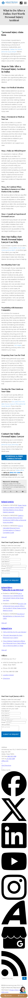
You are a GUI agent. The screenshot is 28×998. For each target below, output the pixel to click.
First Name (5, 557)
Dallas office (20, 470)
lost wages (18, 345)
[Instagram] (14, 899)
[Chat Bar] (14, 995)
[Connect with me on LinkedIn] (16, 491)
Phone (4, 566)
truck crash (21, 248)
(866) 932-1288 (15, 472)
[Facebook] (14, 796)
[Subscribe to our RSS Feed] (12, 590)
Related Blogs (6, 587)
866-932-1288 (11, 756)
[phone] (21, 3)
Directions (6, 678)
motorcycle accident (8, 250)
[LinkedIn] (14, 847)
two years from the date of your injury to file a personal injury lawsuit (13, 404)
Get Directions (6, 767)
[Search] (24, 978)
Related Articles (7, 501)
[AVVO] (14, 924)
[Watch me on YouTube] (22, 491)
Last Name (5, 561)
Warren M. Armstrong (10, 482)
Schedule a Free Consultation (14, 457)
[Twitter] (14, 822)
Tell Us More (5, 570)
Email (3, 568)
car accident (13, 248)
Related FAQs (6, 628)
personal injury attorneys (9, 444)
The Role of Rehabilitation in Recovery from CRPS (13, 616)
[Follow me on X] (10, 491)
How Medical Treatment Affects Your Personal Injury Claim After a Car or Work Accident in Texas (14, 643)
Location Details (8, 675)
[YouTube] (14, 873)
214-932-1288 (10, 758)
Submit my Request (11, 580)
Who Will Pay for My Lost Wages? (14, 632)
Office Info (4, 762)
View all (4, 537)
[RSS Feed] (14, 975)
